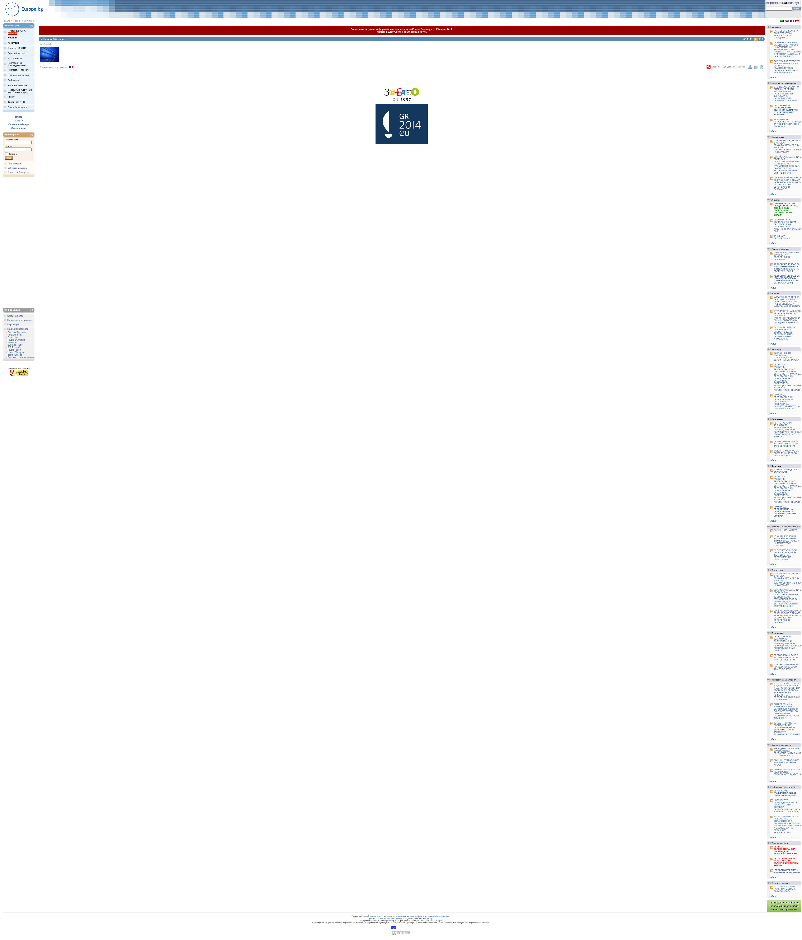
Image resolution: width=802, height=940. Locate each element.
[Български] (782, 21)
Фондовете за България (784, 83)
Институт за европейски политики (434, 916)
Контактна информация (19, 320)
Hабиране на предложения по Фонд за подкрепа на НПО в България (787, 122)
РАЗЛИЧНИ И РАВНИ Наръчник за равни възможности (785, 888)
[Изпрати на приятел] (756, 68)
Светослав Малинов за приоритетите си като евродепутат (786, 443)
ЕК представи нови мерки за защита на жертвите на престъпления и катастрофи (785, 555)
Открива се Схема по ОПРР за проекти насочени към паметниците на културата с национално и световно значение (786, 94)
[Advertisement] (20, 242)
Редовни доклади (780, 249)
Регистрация (14, 164)
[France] (792, 21)
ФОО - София (436, 921)
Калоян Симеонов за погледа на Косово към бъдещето (786, 453)
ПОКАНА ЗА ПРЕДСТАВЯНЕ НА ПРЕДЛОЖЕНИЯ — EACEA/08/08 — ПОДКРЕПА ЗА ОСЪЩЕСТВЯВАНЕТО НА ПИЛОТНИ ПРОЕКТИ (787, 402)
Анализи (776, 200)
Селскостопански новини (21, 357)
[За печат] (750, 68)
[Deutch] (797, 21)
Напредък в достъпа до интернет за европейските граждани (786, 34)
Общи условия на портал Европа (385, 918)
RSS (761, 39)
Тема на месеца (780, 843)
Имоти (19, 117)
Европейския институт (371, 916)
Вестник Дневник (17, 332)
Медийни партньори (17, 329)
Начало (6, 21)
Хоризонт (13, 342)
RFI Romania (14, 347)
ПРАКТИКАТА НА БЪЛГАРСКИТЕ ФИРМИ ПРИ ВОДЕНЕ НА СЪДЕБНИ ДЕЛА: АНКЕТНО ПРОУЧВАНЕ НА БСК (787, 225)
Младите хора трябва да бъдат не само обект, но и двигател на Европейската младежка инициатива (787, 301)
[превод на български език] (786, 267)
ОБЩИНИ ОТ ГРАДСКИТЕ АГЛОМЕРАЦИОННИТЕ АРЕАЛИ (786, 762)
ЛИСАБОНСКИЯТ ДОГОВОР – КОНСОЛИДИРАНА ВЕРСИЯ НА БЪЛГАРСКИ (786, 356)
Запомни (13, 154)
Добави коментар (736, 67)
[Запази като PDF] (761, 68)
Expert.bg (13, 337)
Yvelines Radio (15, 344)
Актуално (29, 21)
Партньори (13, 324)
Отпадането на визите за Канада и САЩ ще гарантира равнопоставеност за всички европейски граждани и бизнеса (787, 317)
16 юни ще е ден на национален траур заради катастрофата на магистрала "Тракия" (786, 541)
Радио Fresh (14, 350)
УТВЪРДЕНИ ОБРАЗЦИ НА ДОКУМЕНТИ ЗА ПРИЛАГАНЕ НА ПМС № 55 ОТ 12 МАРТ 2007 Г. (787, 752)
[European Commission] (393, 928)
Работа (19, 120)
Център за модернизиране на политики (400, 916)
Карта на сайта (15, 315)
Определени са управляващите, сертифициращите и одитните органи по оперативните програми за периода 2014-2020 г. (786, 711)
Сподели (715, 67)
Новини (17, 21)
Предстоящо (778, 137)
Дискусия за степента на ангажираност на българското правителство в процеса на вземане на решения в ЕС (787, 67)
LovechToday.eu (16, 352)
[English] (787, 21)
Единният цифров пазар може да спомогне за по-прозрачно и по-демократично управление (784, 333)
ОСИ (426, 921)
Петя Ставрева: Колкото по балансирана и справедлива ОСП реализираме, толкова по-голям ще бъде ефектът (787, 430)
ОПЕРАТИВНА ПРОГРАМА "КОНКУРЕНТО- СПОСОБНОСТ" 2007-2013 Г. (787, 773)
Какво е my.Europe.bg (18, 172)
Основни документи (782, 745)
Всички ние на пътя (785, 530)
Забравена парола (17, 168)
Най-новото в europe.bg (784, 787)
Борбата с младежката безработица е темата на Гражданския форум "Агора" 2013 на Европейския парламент (787, 183)
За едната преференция (782, 237)
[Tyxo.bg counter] (401, 937)
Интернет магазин (781, 883)
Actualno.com (15, 334)
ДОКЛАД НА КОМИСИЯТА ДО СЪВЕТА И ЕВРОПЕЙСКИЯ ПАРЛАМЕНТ (787, 256)
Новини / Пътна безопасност (786, 526)
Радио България (16, 339)
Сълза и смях (19, 128)
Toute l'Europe (15, 355)
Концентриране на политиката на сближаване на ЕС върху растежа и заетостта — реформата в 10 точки (787, 728)
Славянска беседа (18, 124)
